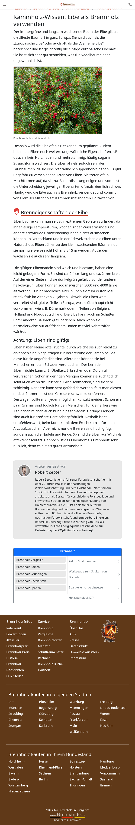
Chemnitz (15, 719)
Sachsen (45, 773)
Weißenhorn (79, 731)
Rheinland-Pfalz (50, 767)
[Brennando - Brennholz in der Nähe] (67, 4)
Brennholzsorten (50, 640)
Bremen (106, 785)
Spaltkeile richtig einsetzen (87, 587)
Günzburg (46, 713)
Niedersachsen (19, 791)
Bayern (13, 773)
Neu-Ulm (106, 725)
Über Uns (76, 628)
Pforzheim (46, 702)
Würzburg (77, 702)
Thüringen (77, 785)
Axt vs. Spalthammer (82, 561)
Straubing (15, 713)
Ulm (11, 702)
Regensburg (48, 708)
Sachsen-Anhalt (81, 779)
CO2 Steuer (14, 676)
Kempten (45, 719)
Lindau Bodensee (113, 708)
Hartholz (44, 670)
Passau (75, 713)
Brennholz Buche (50, 664)
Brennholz (67, 551)
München (15, 708)
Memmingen (79, 708)
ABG (73, 634)
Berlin (43, 779)
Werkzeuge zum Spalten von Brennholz (88, 574)
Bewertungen (16, 634)
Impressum (78, 658)
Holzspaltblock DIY (81, 598)
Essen (104, 719)
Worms (105, 713)
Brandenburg (79, 773)
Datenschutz (79, 646)
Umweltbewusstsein (84, 652)
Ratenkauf (13, 628)
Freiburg (106, 702)
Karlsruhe (46, 725)
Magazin (44, 646)
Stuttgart (14, 725)
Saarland (106, 779)
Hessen (44, 761)
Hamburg (107, 761)
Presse (74, 640)
